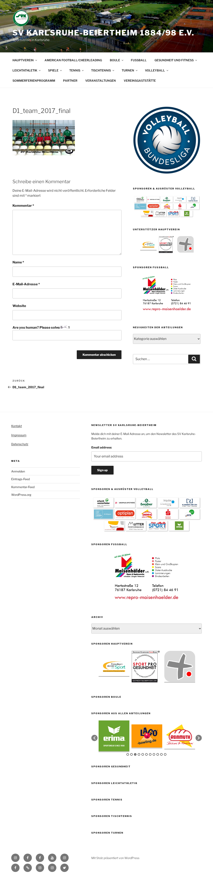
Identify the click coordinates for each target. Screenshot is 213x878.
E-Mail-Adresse (26, 284)
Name (18, 262)
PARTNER (70, 80)
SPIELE (53, 70)
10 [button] (161, 754)
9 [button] (157, 754)
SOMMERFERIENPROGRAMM (33, 80)
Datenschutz (19, 444)
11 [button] (165, 754)
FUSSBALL (139, 60)
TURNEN (128, 70)
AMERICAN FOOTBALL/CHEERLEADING (73, 60)
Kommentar (23, 206)
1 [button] (127, 754)
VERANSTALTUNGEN (100, 80)
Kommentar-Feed (23, 487)
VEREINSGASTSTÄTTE (140, 80)
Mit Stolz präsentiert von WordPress (115, 858)
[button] (94, 738)
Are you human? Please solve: (36, 327)
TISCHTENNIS (101, 70)
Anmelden (18, 471)
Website (19, 306)
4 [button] (139, 754)
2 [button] (131, 754)
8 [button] (154, 754)
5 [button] (142, 754)
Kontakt (16, 426)
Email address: (101, 447)
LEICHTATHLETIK (24, 70)
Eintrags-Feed (20, 479)
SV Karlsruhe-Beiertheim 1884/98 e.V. (103, 32)
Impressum (18, 435)
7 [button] (150, 754)
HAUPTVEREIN (23, 60)
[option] (148, 244)
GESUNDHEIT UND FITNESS (174, 60)
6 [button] (146, 754)
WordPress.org (21, 494)
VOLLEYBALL (155, 70)
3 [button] (135, 754)
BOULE (115, 60)
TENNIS (74, 70)
